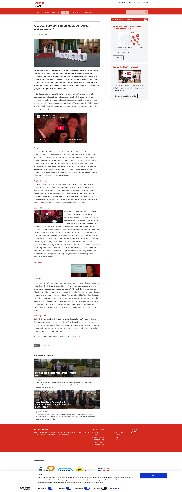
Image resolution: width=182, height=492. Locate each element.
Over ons (96, 432)
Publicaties (132, 2)
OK (153, 475)
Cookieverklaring (99, 442)
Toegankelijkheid (99, 444)
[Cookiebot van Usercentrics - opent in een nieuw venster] (25, 488)
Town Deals (55, 12)
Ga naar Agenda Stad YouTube (125, 96)
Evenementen (75, 12)
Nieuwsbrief (122, 2)
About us (140, 2)
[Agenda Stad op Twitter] (132, 432)
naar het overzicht (41, 19)
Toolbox (100, 12)
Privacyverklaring (99, 440)
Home (37, 12)
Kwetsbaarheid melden (100, 437)
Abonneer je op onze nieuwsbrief (122, 19)
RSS (147, 2)
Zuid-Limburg (75, 337)
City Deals (46, 12)
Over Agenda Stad (88, 12)
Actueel (65, 12)
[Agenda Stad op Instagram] (135, 432)
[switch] (68, 488)
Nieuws (37, 345)
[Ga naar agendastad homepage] (39, 4)
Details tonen (114, 488)
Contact (96, 435)
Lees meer (119, 58)
